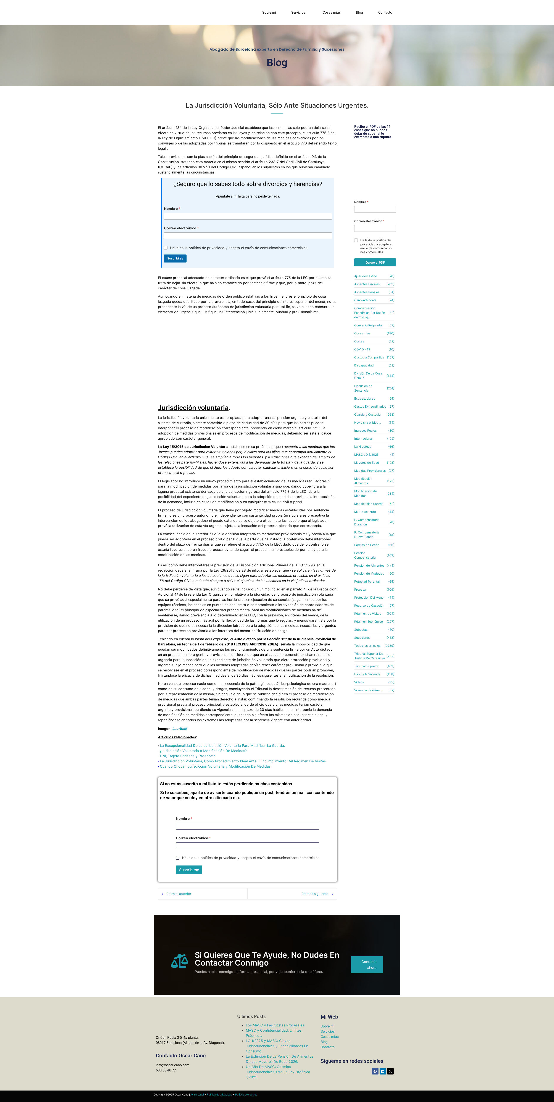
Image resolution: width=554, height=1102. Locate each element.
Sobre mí (327, 1026)
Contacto (385, 12)
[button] (299, 13)
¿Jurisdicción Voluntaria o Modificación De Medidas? (203, 751)
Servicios (298, 12)
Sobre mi (269, 12)
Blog (359, 12)
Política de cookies (246, 1094)
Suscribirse (175, 258)
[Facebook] (375, 1071)
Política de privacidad (219, 1094)
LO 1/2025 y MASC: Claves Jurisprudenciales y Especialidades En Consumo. (277, 1046)
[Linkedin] (383, 1071)
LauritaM (179, 728)
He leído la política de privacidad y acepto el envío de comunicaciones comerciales (238, 248)
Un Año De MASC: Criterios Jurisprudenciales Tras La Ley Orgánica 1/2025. (278, 1072)
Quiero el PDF (375, 262)
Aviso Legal (197, 1094)
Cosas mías (332, 12)
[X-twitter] (390, 1071)
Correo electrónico (181, 228)
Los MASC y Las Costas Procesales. (275, 1025)
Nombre (172, 209)
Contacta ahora (369, 964)
